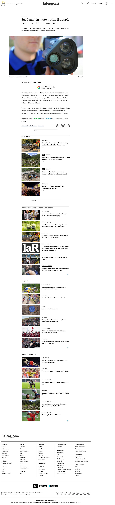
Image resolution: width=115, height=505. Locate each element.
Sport (22, 444)
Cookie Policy (14, 494)
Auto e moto (60, 465)
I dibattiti (59, 447)
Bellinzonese (5, 449)
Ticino (3, 447)
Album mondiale (24, 468)
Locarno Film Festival (44, 457)
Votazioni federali (7, 463)
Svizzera (5, 461)
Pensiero (40, 449)
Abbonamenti (4, 492)
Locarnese (5, 451)
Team (77, 475)
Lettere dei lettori (61, 444)
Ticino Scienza (79, 444)
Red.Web (37, 82)
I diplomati (60, 467)
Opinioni (41, 467)
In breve (77, 471)
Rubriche (60, 450)
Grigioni (4, 457)
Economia (41, 463)
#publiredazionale (80, 459)
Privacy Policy (5, 494)
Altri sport (23, 459)
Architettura (60, 463)
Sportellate (23, 464)
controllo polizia (33, 125)
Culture (22, 471)
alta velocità (25, 125)
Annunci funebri (38, 492)
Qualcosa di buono (80, 451)
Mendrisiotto (5, 455)
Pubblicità (31, 492)
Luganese (4, 453)
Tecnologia (60, 457)
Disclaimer (11, 492)
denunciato (41, 125)
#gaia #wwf (78, 457)
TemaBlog (78, 454)
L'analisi (40, 471)
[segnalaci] (88, 3)
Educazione (78, 449)
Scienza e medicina (80, 447)
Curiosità (59, 461)
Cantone (4, 444)
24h (76, 467)
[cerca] (82, 3)
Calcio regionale (24, 451)
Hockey (22, 447)
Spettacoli (41, 444)
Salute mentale (61, 471)
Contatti (23, 492)
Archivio (77, 469)
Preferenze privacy (25, 494)
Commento (41, 469)
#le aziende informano (81, 461)
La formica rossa (43, 473)
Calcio (22, 449)
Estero (4, 467)
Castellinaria (41, 459)
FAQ (27, 492)
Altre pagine (79, 465)
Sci (21, 453)
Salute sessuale (61, 474)
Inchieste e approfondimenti (61, 453)
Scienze (40, 451)
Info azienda (78, 473)
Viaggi (58, 454)
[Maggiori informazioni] (54, 87)
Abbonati (94, 3)
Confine (4, 469)
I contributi (41, 475)
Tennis (22, 455)
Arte (21, 474)
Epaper (100, 3)
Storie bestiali (60, 459)
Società (40, 453)
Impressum (17, 492)
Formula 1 (23, 457)
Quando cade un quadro (64, 469)
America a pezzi (6, 473)
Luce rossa (23, 466)
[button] (57, 493)
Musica (40, 455)
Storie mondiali (24, 461)
